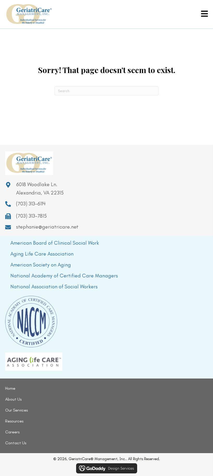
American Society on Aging (40, 265)
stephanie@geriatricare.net (47, 227)
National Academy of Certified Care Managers (64, 275)
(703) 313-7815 (31, 216)
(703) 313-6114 (31, 203)
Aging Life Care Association (42, 254)
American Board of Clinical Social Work (54, 243)
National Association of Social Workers (54, 286)
